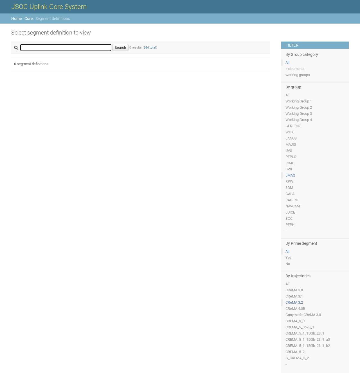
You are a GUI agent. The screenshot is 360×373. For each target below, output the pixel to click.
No (287, 264)
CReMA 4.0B (295, 308)
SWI (288, 169)
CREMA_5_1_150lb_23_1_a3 (307, 339)
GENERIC (292, 126)
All (287, 62)
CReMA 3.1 (294, 296)
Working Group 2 (298, 107)
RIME (289, 163)
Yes (288, 257)
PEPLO (290, 157)
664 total (150, 47)
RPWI (289, 181)
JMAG (290, 175)
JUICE (290, 212)
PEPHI (290, 225)
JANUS (291, 138)
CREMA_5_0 (295, 321)
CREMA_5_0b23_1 (299, 327)
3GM (289, 188)
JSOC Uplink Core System (49, 7)
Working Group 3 (298, 113)
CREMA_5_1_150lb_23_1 (304, 333)
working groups (297, 75)
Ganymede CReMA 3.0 (303, 315)
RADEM (291, 200)
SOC (288, 218)
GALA (289, 194)
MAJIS (290, 144)
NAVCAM (292, 206)
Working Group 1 (298, 101)
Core (28, 18)
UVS (288, 150)
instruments (295, 69)
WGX (289, 132)
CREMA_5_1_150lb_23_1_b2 (307, 346)
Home (16, 18)
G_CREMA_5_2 (297, 358)
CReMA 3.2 (294, 302)
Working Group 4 (298, 120)
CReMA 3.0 (294, 290)
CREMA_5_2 (295, 352)
